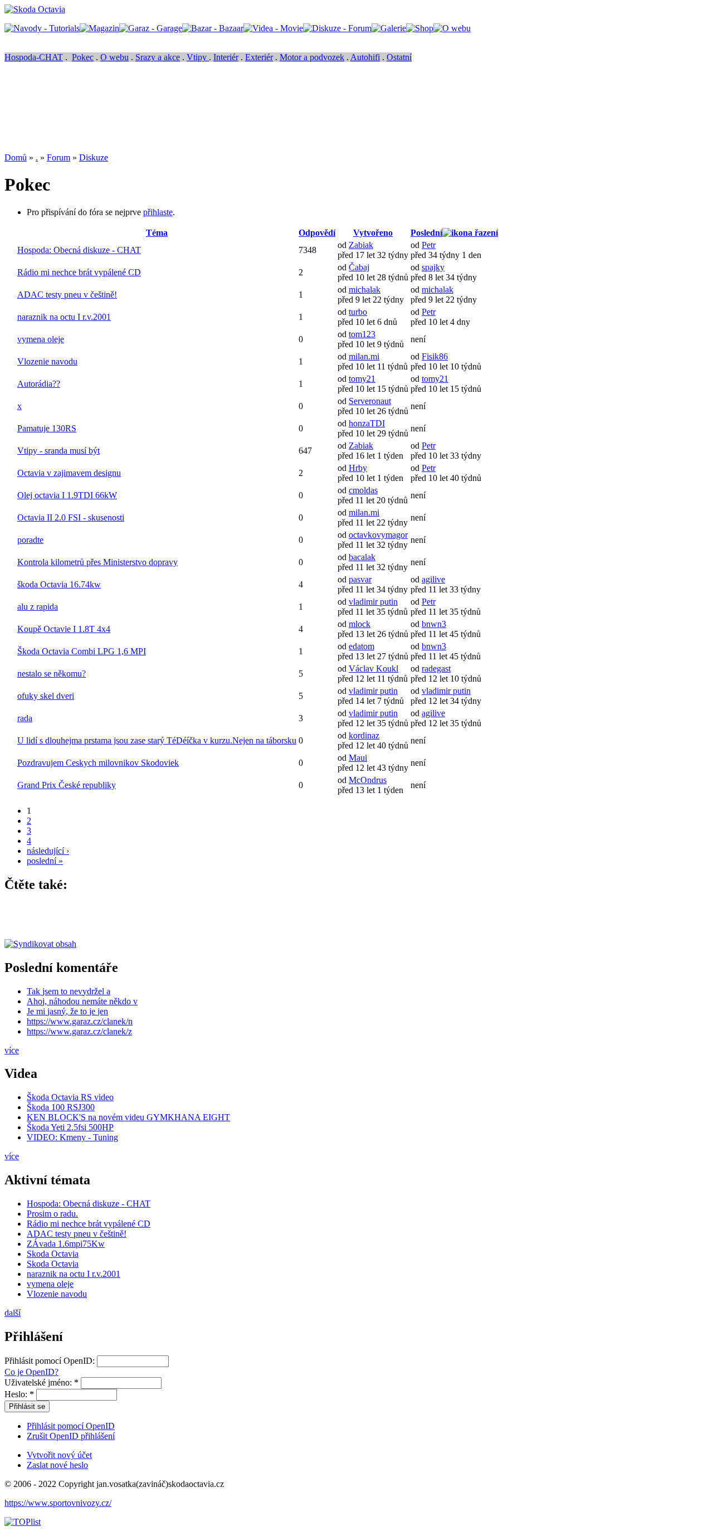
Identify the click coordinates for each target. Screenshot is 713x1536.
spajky (433, 267)
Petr (429, 245)
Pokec (83, 57)
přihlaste (158, 212)
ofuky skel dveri (45, 696)
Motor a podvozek (312, 57)
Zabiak (361, 245)
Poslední (426, 232)
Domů (15, 157)
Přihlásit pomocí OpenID (71, 1426)
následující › (48, 851)
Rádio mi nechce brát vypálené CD (79, 272)
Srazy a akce (157, 57)
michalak (364, 289)
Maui (358, 757)
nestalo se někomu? (51, 673)
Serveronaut (370, 401)
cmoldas (363, 490)
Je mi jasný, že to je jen (67, 1011)
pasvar (360, 579)
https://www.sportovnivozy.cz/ (57, 1503)
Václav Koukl (373, 668)
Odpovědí (317, 232)
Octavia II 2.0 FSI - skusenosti (70, 517)
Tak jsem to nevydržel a (68, 991)
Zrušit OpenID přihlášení (71, 1436)
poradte (30, 540)
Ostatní (399, 57)
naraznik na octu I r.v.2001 (64, 317)
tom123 (362, 334)
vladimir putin (373, 601)
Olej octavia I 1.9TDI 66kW (67, 495)
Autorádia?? (38, 383)
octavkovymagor (378, 534)
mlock (359, 624)
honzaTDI (367, 423)
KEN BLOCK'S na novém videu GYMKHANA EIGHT (128, 1117)
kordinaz (364, 735)
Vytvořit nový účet (59, 1455)
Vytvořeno (373, 232)
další (12, 1313)
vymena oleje (40, 339)
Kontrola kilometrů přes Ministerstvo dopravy (97, 562)
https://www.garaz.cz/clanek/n (80, 1021)
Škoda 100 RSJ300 (61, 1107)
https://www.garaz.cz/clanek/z (79, 1031)
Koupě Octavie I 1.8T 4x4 (63, 629)
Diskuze (93, 157)
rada (24, 718)
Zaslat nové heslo (57, 1465)
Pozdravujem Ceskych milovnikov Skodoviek (98, 762)
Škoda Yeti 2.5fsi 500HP (70, 1127)
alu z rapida (37, 606)
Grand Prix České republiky (66, 785)
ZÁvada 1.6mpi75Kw (66, 1243)
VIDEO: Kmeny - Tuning (72, 1137)
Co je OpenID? (31, 1372)
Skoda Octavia (53, 1253)
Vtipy (198, 57)
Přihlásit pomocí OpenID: (50, 1360)
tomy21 (362, 378)
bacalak (362, 557)
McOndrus (368, 780)
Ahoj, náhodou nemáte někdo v (82, 1001)
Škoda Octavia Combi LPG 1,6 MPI (81, 651)
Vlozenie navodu (47, 361)
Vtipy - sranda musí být (58, 450)
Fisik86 (435, 356)
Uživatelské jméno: (41, 1382)
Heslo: (19, 1394)
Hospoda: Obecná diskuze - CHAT (79, 250)
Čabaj (359, 267)
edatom (361, 646)
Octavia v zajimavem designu (69, 473)
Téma (157, 232)
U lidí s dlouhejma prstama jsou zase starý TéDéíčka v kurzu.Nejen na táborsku (156, 740)
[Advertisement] (207, 115)
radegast (436, 668)
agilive (433, 579)
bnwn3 (434, 624)
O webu (114, 57)
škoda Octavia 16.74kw (59, 584)
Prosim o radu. (52, 1213)
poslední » (45, 861)
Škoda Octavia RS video (70, 1097)
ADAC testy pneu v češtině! (67, 294)
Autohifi (365, 57)
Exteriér (259, 57)
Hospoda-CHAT (33, 57)
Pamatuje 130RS (46, 428)
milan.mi (364, 356)
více (11, 1050)
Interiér (225, 57)
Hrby (358, 468)
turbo (358, 312)
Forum (58, 157)
